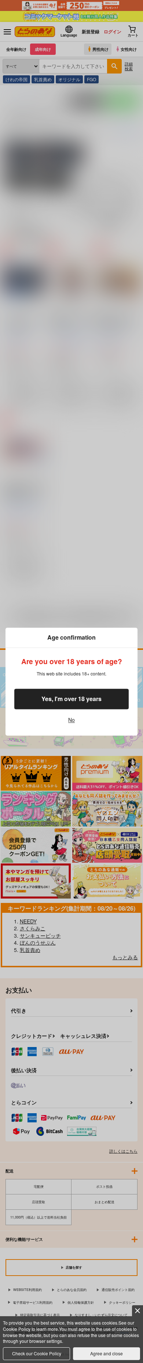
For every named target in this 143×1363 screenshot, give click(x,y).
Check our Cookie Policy (36, 1353)
